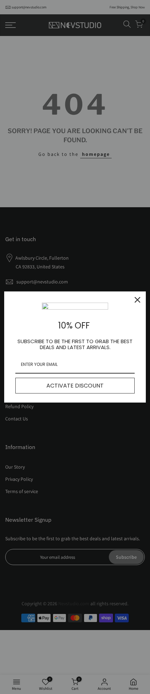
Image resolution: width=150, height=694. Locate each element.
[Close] (137, 299)
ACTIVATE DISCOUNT (75, 386)
